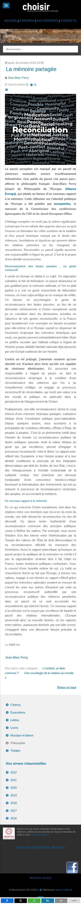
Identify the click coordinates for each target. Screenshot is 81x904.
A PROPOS (27, 20)
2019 (13, 795)
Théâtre (15, 750)
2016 (13, 818)
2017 (13, 810)
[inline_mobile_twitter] (20, 900)
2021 (13, 780)
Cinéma (15, 704)
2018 (13, 803)
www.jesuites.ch (40, 834)
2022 (13, 772)
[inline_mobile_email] (61, 900)
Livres (14, 727)
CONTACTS (69, 20)
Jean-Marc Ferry (18, 77)
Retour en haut (66, 687)
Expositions (17, 712)
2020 (13, 787)
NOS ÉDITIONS (47, 20)
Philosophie (17, 743)
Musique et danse (21, 735)
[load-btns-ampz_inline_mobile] (74, 900)
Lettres (14, 720)
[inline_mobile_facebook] (7, 900)
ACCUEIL (11, 20)
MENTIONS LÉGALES (40, 878)
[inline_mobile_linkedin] (47, 900)
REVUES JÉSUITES (51, 847)
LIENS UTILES (26, 847)
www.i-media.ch (63, 889)
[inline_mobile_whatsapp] (34, 900)
